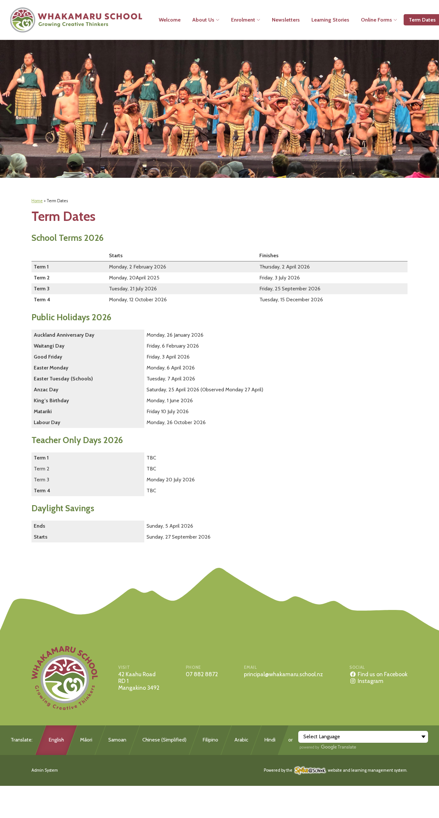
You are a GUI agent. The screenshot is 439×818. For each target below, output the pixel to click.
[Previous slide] (9, 109)
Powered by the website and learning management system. (336, 770)
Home (37, 200)
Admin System (44, 770)
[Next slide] (429, 109)
